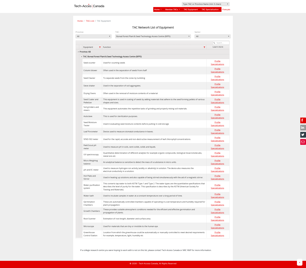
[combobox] (206, 4)
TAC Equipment (191, 9)
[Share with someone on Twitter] (303, 135)
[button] (227, 4)
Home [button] (157, 9)
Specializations (217, 64)
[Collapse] (78, 52)
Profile (217, 61)
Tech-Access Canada (148, 263)
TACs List (90, 21)
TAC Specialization (210, 9)
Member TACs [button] (171, 9)
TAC (117, 32)
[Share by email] (303, 142)
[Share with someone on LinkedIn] (303, 127)
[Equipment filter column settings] (100, 47)
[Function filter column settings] (204, 47)
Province (79, 32)
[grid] (152, 141)
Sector (197, 32)
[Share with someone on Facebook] (303, 120)
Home (80, 21)
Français (226, 9)
